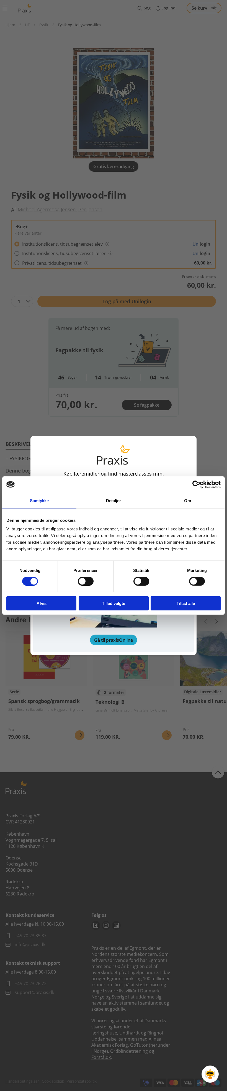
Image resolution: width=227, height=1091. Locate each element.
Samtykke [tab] (39, 500)
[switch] (86, 581)
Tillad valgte (113, 603)
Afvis (42, 603)
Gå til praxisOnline (113, 640)
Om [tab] (187, 500)
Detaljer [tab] (113, 500)
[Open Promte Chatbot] (210, 1074)
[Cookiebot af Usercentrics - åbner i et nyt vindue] (196, 484)
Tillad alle (186, 603)
